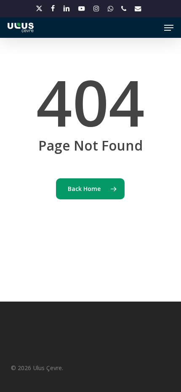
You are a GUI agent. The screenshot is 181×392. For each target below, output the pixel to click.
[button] (168, 28)
